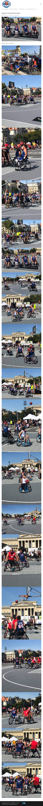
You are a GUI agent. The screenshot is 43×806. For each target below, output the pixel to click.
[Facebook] (23, 803)
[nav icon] (40, 4)
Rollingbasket (5, 15)
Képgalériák (17, 15)
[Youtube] (25, 803)
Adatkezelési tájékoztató (13, 804)
